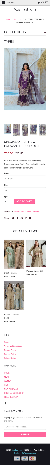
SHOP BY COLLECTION (14, 393)
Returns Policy (10, 354)
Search (7, 342)
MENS (6, 376)
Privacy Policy (10, 350)
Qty (6, 196)
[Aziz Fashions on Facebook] (5, 403)
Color (6, 173)
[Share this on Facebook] (17, 218)
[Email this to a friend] (29, 218)
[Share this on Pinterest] (21, 218)
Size (6, 185)
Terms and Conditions (13, 346)
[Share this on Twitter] (12, 218)
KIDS (6, 385)
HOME (7, 372)
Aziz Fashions (25, 9)
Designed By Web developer (25, 453)
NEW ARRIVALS (11, 389)
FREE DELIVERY (11, 397)
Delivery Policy (10, 358)
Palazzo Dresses (32, 211)
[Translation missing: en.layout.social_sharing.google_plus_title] (25, 218)
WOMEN (7, 381)
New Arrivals (19, 211)
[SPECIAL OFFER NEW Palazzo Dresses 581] (25, 79)
